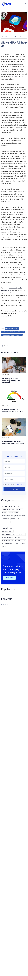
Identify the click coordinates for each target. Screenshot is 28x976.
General (4, 528)
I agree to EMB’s (14, 484)
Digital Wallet (15, 518)
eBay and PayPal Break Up (12, 328)
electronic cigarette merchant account (13, 331)
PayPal (13, 76)
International (21, 534)
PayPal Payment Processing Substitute (12, 335)
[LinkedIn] (5, 605)
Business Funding (13, 512)
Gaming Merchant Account (15, 525)
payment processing (7, 543)
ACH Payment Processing (8, 506)
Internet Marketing (7, 537)
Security (4, 546)
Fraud (4, 525)
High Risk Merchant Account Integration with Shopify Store (13, 442)
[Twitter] (3, 605)
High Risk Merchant (7, 531)
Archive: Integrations (8, 509)
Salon (23, 543)
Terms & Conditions (19, 484)
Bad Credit (19, 509)
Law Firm (17, 537)
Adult (19, 506)
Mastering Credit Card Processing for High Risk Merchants (11, 381)
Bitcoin (4, 512)
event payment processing (18, 522)
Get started (14, 489)
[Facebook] (1, 605)
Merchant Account (7, 540)
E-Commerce (5, 522)
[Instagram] (7, 605)
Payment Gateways (20, 540)
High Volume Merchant (8, 534)
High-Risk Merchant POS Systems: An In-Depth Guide (12, 410)
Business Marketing (7, 515)
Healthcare (12, 528)
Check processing (20, 515)
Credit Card (5, 518)
